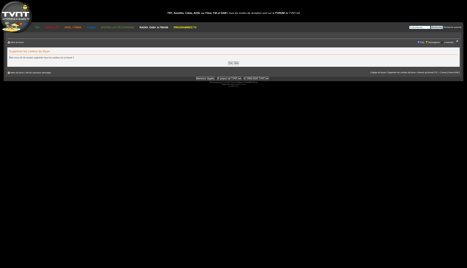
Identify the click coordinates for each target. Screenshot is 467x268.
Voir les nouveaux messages (38, 73)
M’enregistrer (434, 42)
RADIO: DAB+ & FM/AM (154, 27)
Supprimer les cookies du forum (402, 72)
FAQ (422, 42)
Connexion (449, 42)
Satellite (52, 27)
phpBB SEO (233, 86)
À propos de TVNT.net (229, 78)
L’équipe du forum (378, 72)
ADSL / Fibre (73, 27)
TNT (37, 27)
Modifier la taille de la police (458, 41)
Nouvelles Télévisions (117, 27)
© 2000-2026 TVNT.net (256, 78)
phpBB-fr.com (240, 84)
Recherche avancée (452, 27)
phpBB (225, 82)
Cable (91, 27)
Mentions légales (206, 78)
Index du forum (17, 42)
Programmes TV (185, 27)
